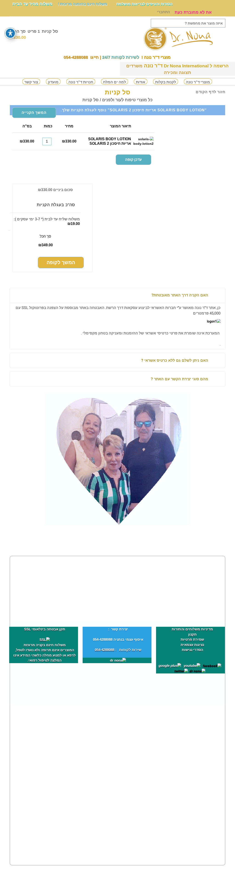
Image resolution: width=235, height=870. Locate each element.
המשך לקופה (61, 262)
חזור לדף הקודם (210, 92)
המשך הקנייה (34, 113)
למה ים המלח (114, 82)
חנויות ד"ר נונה (80, 82)
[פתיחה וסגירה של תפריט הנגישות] (10, 33)
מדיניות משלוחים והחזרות (192, 629)
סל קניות (34, 34)
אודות (140, 82)
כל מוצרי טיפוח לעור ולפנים (127, 100)
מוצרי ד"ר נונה (198, 82)
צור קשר (31, 82)
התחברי (163, 12)
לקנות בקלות (165, 82)
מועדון (53, 82)
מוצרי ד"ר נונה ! (155, 57)
